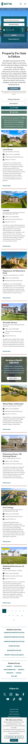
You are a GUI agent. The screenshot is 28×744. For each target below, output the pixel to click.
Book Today (13, 378)
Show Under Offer (10, 30)
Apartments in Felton (14, 650)
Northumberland (21, 9)
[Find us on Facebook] (23, 694)
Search (14, 35)
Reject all (19, 737)
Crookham (9, 673)
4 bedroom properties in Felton (14, 641)
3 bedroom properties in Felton (14, 637)
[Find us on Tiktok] (14, 699)
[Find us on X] (4, 694)
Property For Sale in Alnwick (14, 655)
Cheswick (21, 669)
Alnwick (9, 666)
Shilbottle (18, 666)
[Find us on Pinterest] (20, 699)
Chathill (19, 673)
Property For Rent (14, 711)
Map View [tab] (15, 112)
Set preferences (10, 737)
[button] (20, 4)
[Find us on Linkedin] (17, 694)
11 (22, 615)
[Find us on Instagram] (11, 694)
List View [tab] (15, 108)
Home (2, 9)
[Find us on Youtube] (7, 699)
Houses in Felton (14, 646)
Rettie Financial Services (14, 716)
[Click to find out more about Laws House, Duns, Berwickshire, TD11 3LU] (14, 159)
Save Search (14, 88)
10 (17, 615)
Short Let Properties (14, 714)
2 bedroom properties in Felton (14, 632)
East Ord (14, 676)
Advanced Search (13, 39)
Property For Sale (11, 9)
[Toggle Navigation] (25, 4)
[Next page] (14, 620)
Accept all (14, 740)
